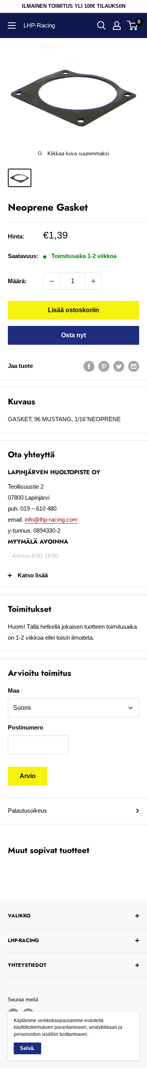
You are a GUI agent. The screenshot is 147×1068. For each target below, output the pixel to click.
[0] (133, 25)
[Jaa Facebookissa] (88, 366)
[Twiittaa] (118, 366)
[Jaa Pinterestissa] (103, 366)
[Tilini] (117, 25)
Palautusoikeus (27, 810)
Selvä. (27, 1048)
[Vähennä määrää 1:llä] (52, 281)
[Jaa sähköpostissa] (133, 366)
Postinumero (25, 727)
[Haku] (101, 25)
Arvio (28, 776)
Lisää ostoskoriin (73, 310)
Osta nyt (73, 335)
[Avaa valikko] (12, 25)
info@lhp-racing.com (51, 519)
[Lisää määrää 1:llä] (93, 281)
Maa (13, 690)
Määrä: (17, 281)
